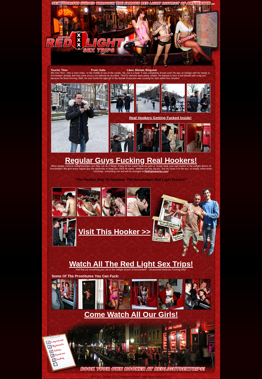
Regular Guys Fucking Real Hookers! (131, 160)
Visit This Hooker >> (114, 232)
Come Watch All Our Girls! (131, 314)
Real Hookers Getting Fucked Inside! (160, 118)
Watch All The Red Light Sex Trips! (131, 264)
